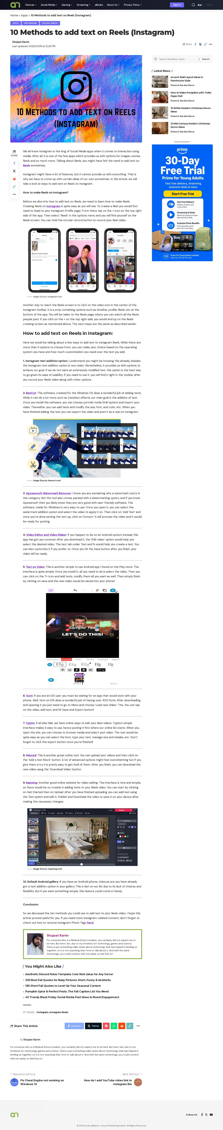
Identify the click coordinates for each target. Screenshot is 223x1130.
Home (14, 15)
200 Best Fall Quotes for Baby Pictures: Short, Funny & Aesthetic (68, 980)
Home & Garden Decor (183, 85)
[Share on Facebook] (195, 44)
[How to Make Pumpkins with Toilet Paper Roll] (160, 97)
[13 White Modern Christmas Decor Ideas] (160, 113)
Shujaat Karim (20, 41)
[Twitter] (206, 1114)
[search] (193, 5)
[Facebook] (202, 1114)
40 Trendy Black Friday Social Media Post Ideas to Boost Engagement (72, 997)
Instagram (30, 23)
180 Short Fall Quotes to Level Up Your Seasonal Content (63, 985)
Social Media (49, 23)
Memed (31, 755)
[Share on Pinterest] (106, 1026)
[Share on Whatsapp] (114, 1026)
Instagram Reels (58, 1012)
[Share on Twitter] (200, 44)
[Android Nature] (15, 5)
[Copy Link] (205, 44)
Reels (26, 165)
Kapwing (31, 782)
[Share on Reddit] (14, 179)
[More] (210, 44)
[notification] (188, 4)
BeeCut (31, 393)
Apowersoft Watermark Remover (48, 493)
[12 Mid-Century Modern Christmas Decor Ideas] (160, 128)
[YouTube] (211, 1114)
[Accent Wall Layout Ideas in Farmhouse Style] (160, 82)
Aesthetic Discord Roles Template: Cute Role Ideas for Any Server (69, 974)
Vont (29, 695)
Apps (24, 15)
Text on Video (35, 567)
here (90, 922)
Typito (30, 723)
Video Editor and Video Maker (46, 535)
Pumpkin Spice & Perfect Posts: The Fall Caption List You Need (67, 991)
